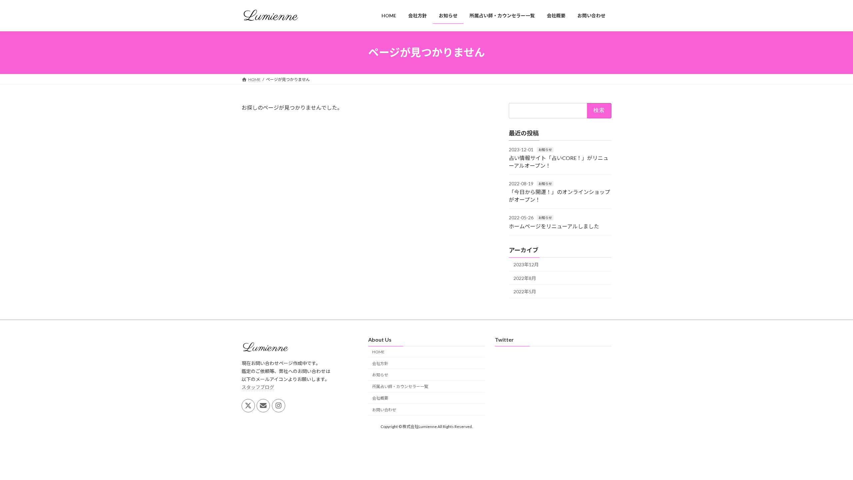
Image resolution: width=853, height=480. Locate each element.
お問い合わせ (384, 409)
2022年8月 (524, 278)
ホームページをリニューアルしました (554, 226)
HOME (378, 351)
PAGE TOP (828, 459)
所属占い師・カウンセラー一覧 (400, 386)
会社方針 (380, 363)
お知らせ (545, 149)
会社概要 (380, 398)
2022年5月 (524, 291)
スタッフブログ (258, 387)
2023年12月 (526, 264)
